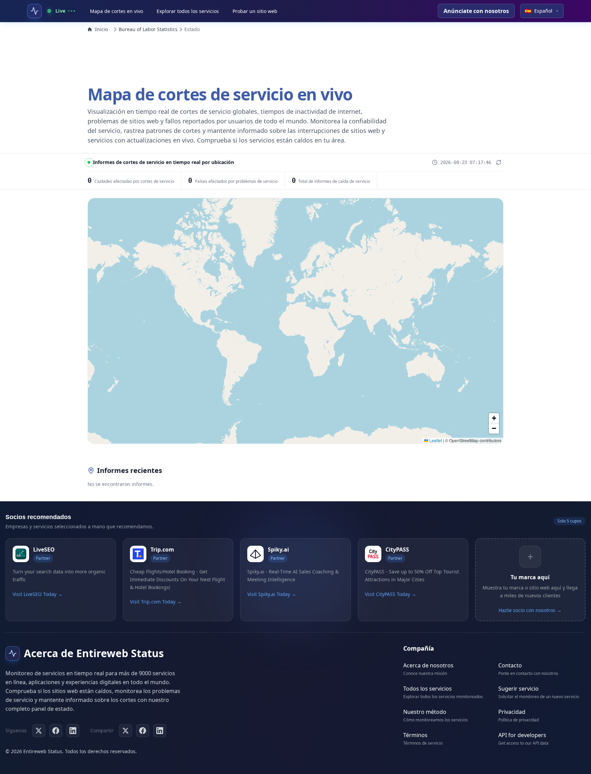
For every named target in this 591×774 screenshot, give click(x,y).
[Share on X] (125, 730)
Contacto (510, 665)
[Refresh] (498, 162)
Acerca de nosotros (428, 665)
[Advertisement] (295, 57)
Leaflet (435, 440)
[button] (494, 418)
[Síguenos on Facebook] (55, 730)
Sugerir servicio (518, 688)
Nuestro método (424, 712)
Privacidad (511, 712)
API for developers (522, 735)
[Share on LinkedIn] (159, 730)
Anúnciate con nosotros (476, 11)
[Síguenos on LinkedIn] (72, 730)
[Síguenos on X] (38, 730)
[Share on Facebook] (142, 730)
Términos (415, 735)
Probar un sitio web (255, 11)
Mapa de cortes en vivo (116, 11)
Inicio (101, 29)
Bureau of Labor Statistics (148, 29)
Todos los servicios (427, 688)
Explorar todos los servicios (188, 11)
